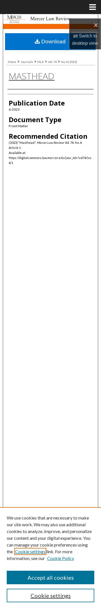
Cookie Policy (60, 558)
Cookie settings (30, 551)
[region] (50, 558)
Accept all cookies (50, 577)
